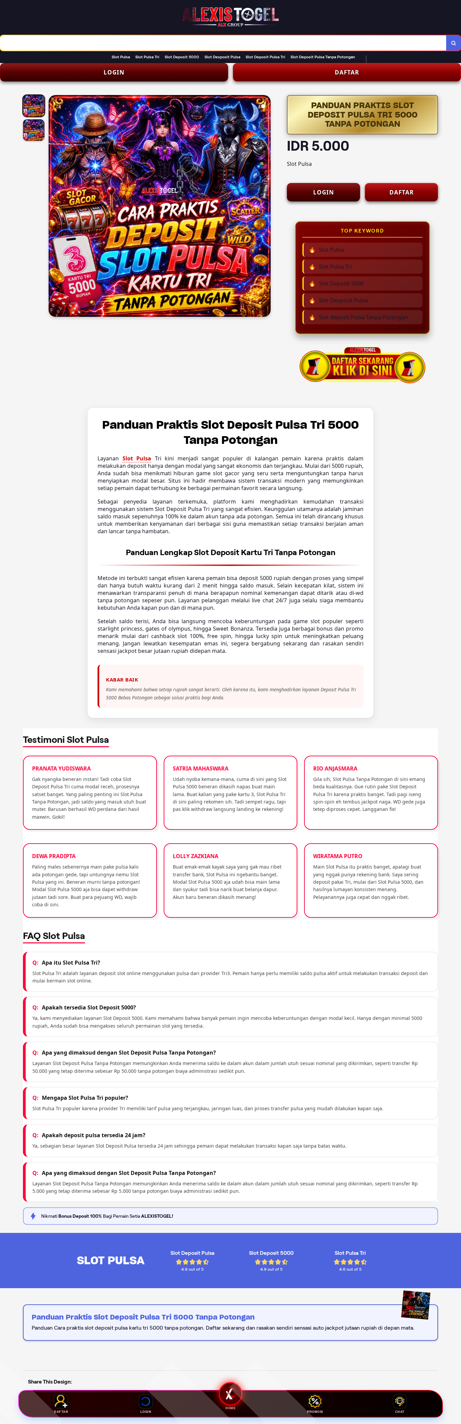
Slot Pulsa (137, 458)
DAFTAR (347, 72)
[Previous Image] (54, 207)
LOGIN (114, 72)
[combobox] (223, 43)
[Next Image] (265, 207)
